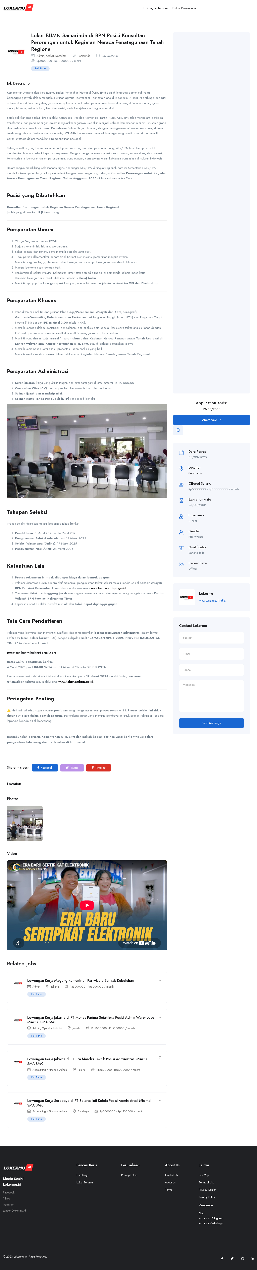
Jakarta (55, 987)
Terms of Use (206, 1182)
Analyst (50, 56)
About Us (170, 1182)
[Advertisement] (217, 212)
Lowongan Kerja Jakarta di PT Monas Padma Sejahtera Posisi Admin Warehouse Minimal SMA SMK (90, 1020)
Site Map (204, 1175)
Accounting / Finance (45, 1070)
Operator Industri (52, 1028)
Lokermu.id (12, 1184)
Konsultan (60, 56)
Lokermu (206, 593)
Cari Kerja (82, 1175)
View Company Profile (212, 601)
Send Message (211, 723)
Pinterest (100, 768)
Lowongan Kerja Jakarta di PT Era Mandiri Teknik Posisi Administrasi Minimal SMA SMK (87, 1061)
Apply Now (209, 420)
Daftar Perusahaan (184, 8)
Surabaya (83, 1111)
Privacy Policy (207, 1197)
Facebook (46, 768)
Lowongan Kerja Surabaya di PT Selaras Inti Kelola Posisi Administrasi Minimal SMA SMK (89, 1103)
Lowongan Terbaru (156, 8)
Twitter (74, 768)
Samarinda (84, 56)
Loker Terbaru (84, 1182)
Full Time (40, 68)
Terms (168, 1190)
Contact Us (171, 1175)
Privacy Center (207, 1190)
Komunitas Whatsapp (211, 1223)
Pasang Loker (129, 1175)
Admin (40, 56)
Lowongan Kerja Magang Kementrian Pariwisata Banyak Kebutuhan (80, 980)
